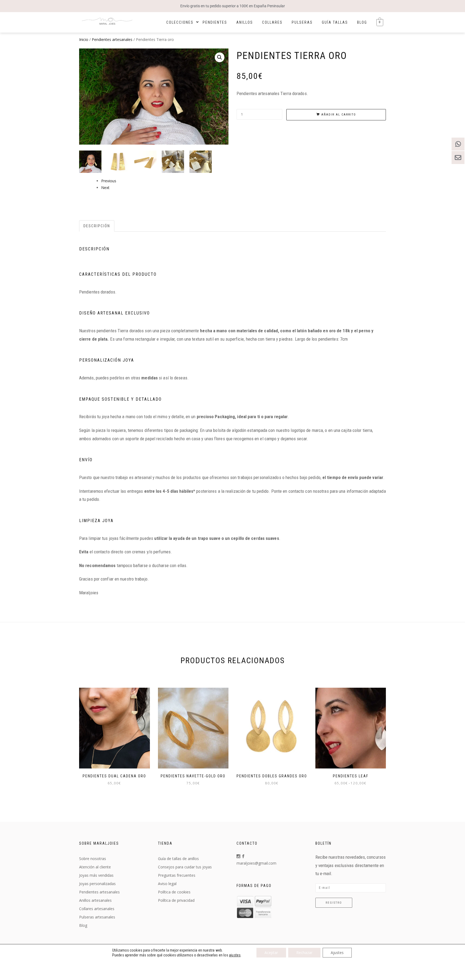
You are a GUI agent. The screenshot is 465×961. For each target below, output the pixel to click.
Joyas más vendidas (96, 875)
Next (105, 187)
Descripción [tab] (96, 226)
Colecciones (179, 22)
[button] (219, 57)
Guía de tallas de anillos (178, 858)
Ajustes (337, 952)
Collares (272, 22)
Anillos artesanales (95, 900)
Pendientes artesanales (112, 39)
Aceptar (271, 952)
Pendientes (215, 22)
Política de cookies (174, 891)
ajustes (235, 955)
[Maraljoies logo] (107, 21)
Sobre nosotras (92, 858)
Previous (108, 180)
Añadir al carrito (338, 114)
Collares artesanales (96, 908)
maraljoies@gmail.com (256, 863)
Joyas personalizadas (97, 883)
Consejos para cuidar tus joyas (185, 866)
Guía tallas (335, 22)
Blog (362, 22)
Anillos (244, 22)
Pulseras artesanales (97, 917)
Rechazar (304, 952)
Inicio (83, 39)
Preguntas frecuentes (176, 875)
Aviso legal (167, 883)
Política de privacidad (176, 900)
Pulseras (302, 22)
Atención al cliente (95, 866)
